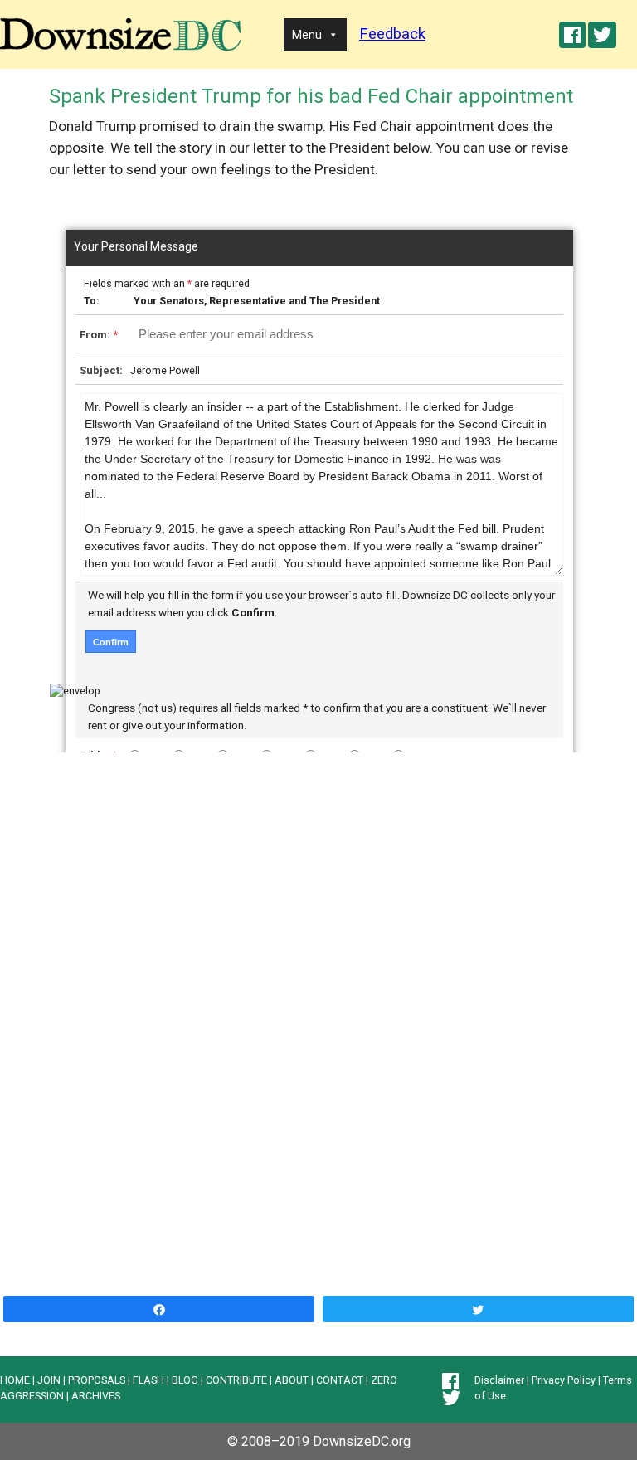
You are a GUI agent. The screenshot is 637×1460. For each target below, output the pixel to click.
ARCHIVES (95, 1395)
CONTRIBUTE (236, 1380)
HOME (15, 1380)
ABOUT (292, 1380)
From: (99, 334)
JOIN (49, 1380)
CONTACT (339, 1380)
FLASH (148, 1380)
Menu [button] (307, 34)
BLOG (185, 1380)
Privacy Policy (564, 1380)
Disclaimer (499, 1380)
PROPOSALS (96, 1380)
